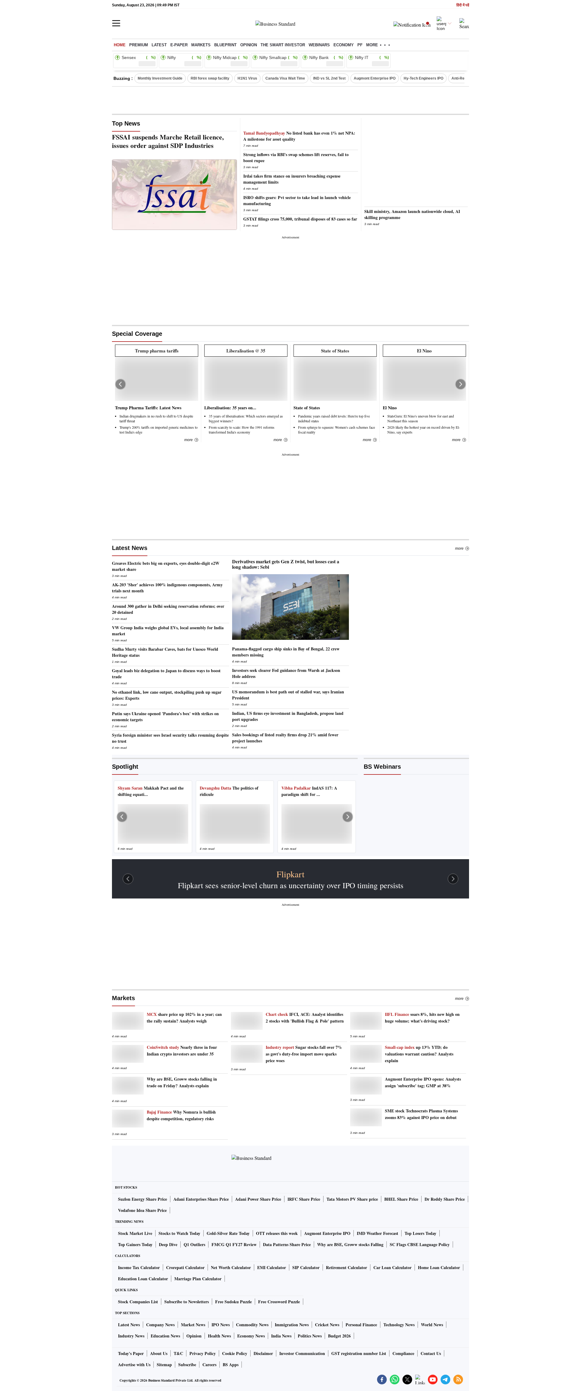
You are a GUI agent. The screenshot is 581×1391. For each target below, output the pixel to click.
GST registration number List (358, 1353)
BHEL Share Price (401, 1199)
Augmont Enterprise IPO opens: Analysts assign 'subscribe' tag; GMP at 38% (423, 1082)
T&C (178, 1353)
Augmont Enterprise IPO (375, 78)
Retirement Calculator (346, 1267)
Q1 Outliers (194, 1244)
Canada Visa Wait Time (285, 78)
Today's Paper (131, 1353)
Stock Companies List (138, 1301)
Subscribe (187, 1364)
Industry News (131, 1336)
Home (120, 45)
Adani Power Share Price (258, 1199)
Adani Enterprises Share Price (201, 1199)
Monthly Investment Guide (160, 78)
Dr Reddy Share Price (445, 1199)
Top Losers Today (420, 1233)
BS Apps (230, 1364)
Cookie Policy (234, 1353)
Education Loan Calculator (143, 1278)
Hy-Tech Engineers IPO (423, 78)
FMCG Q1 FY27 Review (234, 1244)
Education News (165, 1336)
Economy (343, 45)
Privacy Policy (202, 1353)
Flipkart (290, 874)
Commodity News (252, 1324)
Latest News (129, 548)
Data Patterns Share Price (287, 1244)
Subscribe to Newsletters (186, 1301)
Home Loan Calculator (439, 1267)
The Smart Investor (283, 45)
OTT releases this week (277, 1233)
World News (432, 1324)
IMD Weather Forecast (377, 1233)
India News (281, 1336)
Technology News (399, 1324)
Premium (138, 45)
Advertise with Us (134, 1364)
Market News (193, 1324)
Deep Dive (168, 1244)
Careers (209, 1364)
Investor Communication (302, 1353)
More (459, 548)
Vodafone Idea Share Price (142, 1210)
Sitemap (164, 1364)
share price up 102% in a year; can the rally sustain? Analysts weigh (184, 1017)
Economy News (251, 1336)
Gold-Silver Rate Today (228, 1233)
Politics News (310, 1336)
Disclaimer (263, 1353)
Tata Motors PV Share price (352, 1199)
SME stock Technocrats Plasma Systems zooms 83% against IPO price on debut (421, 1114)
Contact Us (431, 1353)
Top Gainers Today (135, 1244)
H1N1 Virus (247, 78)
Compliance (403, 1353)
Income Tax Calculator (139, 1267)
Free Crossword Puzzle (279, 1301)
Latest (159, 45)
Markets (201, 45)
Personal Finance (361, 1324)
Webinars (319, 45)
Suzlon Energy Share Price (142, 1199)
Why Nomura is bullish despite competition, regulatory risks (181, 1115)
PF (360, 45)
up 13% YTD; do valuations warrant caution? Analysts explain (419, 1054)
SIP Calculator (306, 1267)
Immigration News (292, 1324)
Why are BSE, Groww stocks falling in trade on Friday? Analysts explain (182, 1082)
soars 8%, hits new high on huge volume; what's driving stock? (422, 1017)
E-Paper (179, 45)
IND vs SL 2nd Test (329, 78)
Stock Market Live (135, 1233)
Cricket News (327, 1324)
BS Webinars (382, 766)
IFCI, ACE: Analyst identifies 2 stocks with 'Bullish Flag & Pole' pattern (305, 1017)
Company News (160, 1324)
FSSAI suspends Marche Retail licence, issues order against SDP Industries (168, 141)
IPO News (221, 1324)
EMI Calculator (271, 1267)
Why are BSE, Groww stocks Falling (350, 1244)
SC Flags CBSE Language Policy (420, 1244)
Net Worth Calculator (231, 1267)
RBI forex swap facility (210, 78)
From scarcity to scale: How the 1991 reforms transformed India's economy (241, 429)
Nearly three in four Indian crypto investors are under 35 (182, 1050)
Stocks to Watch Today (179, 1233)
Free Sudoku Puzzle (233, 1301)
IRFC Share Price (303, 1199)
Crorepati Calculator (185, 1267)
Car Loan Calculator (392, 1267)
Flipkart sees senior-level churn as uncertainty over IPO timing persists (290, 885)
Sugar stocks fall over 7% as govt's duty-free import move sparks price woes (304, 1054)
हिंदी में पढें (462, 5)
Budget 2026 (339, 1336)
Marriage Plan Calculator (198, 1278)
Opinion (248, 45)
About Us (158, 1353)
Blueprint (225, 45)
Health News (219, 1336)
